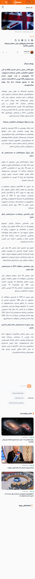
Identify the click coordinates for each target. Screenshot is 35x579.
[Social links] (2, 2)
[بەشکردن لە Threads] (19, 40)
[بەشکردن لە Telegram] (22, 40)
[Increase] (2, 52)
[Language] (6, 2)
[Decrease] (6, 52)
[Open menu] (2, 7)
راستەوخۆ (28, 7)
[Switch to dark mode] (28, 2)
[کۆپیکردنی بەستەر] (15, 40)
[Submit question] (29, 386)
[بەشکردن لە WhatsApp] (25, 40)
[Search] (9, 2)
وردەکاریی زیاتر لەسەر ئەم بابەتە (16, 403)
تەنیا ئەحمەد (27, 51)
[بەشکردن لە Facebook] (32, 40)
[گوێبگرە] (17, 52)
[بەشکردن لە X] (28, 40)
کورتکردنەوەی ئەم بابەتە (17, 393)
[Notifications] (32, 2)
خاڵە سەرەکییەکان (19, 398)
